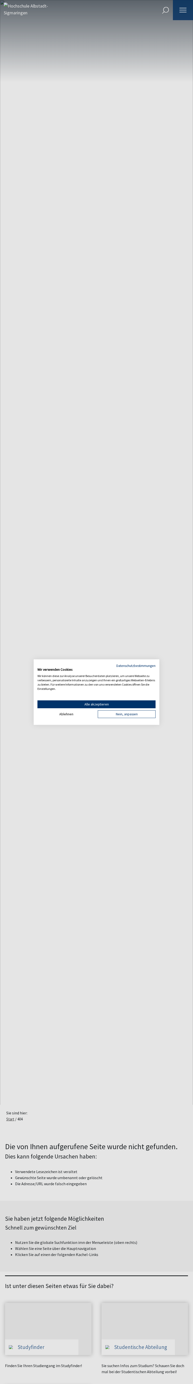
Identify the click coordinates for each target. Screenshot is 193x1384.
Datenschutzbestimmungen (136, 665)
